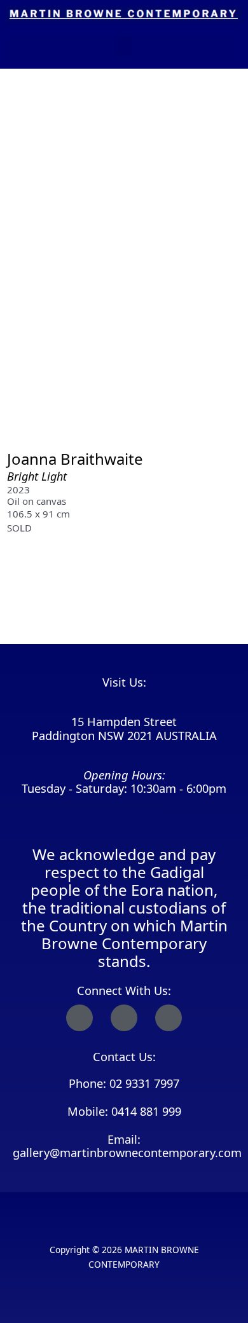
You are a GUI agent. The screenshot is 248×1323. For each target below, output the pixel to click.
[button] (124, 45)
